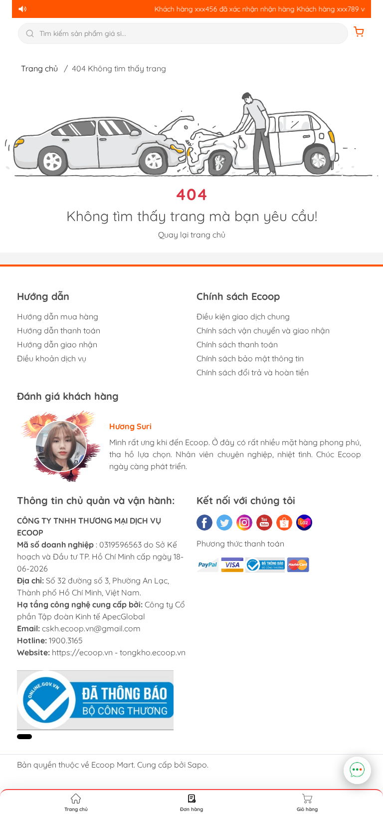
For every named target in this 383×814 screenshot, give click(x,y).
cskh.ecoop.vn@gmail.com (91, 628)
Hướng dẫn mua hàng (57, 316)
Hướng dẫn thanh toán (58, 330)
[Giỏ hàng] (359, 33)
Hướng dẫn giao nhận (57, 344)
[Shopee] (284, 523)
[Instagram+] (244, 523)
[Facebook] (204, 523)
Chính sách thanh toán (237, 344)
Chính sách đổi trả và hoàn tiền (252, 372)
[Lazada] (304, 523)
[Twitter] (224, 523)
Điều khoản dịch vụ (51, 358)
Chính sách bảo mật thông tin (250, 358)
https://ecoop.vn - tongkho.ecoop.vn (119, 652)
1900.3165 (66, 640)
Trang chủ (39, 68)
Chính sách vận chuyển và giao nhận (263, 330)
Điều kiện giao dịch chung (243, 316)
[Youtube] (264, 523)
